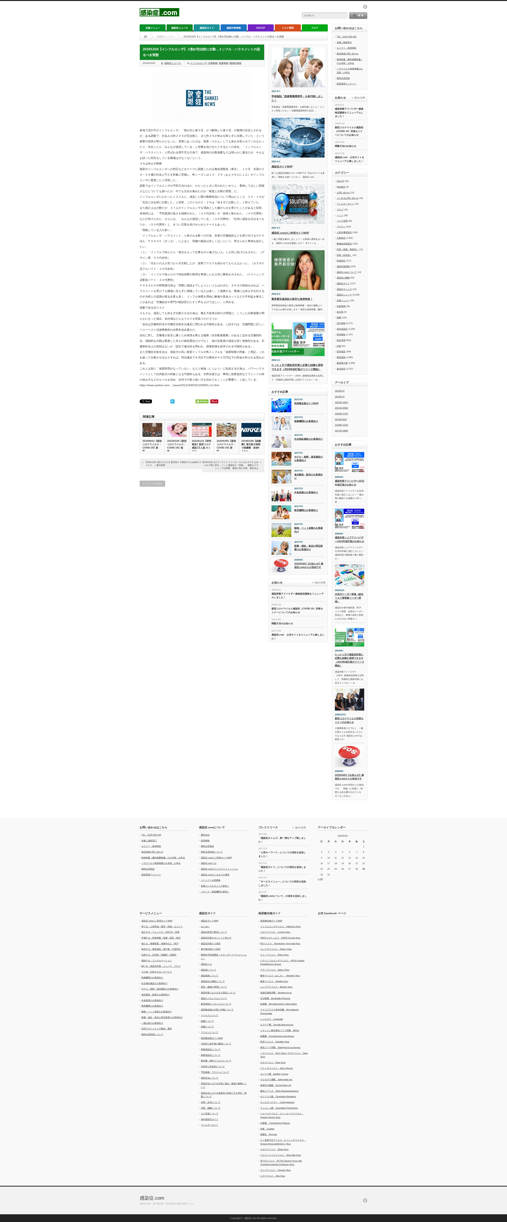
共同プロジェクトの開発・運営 (156, 1028)
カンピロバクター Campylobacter (277, 1102)
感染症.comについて (347, 272)
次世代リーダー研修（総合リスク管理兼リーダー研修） (349, 598)
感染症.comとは (208, 863)
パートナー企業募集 (210, 880)
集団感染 (341, 357)
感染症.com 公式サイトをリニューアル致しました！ (298, 636)
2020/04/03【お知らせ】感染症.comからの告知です (308, 565)
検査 (339, 317)
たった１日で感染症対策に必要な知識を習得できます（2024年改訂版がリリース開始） (349, 660)
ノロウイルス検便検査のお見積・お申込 (161, 863)
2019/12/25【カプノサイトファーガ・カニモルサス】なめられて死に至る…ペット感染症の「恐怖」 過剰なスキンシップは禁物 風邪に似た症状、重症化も (230, 465)
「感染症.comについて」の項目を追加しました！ (282, 898)
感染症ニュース (179, 28)
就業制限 (223, 63)
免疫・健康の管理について (214, 987)
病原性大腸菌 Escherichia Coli (275, 1085)
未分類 (340, 312)
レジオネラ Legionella (271, 1019)
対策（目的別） (344, 255)
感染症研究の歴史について (214, 932)
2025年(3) (340, 391)
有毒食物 (341, 306)
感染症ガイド (207, 28)
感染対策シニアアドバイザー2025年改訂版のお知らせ (349, 539)
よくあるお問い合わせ (347, 198)
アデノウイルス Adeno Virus (274, 970)
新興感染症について (210, 1055)
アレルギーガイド (345, 204)
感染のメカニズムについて (214, 998)
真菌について (207, 1026)
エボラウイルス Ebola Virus (274, 1149)
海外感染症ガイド (209, 1119)
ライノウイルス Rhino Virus (274, 955)
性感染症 (341, 260)
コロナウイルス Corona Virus (275, 932)
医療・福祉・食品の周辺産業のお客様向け (308, 547)
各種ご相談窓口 (344, 42)
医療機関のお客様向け (306, 421)
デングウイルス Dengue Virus (275, 1170)
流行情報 (341, 323)
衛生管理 (341, 340)
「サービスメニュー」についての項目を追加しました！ (282, 883)
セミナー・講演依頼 (346, 48)
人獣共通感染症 (344, 232)
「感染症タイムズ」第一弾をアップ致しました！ (282, 840)
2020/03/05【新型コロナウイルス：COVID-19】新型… (226, 446)
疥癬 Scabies (267, 1129)
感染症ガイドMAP (282, 166)
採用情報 (205, 840)
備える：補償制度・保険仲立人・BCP (159, 943)
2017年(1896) (341, 431)
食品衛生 (341, 369)
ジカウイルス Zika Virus (272, 1176)
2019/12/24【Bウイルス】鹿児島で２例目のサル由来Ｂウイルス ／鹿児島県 (173, 463)
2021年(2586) (341, 408)
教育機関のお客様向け (306, 510)
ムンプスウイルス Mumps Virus (276, 987)
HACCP (260, 28)
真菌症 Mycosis (268, 1134)
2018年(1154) (341, 425)
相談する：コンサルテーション (156, 960)
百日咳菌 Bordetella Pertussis (275, 998)
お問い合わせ (343, 192)
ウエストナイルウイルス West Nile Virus (280, 1155)
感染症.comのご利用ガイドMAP (290, 232)
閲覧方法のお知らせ (282, 623)
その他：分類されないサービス (156, 972)
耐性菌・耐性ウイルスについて (216, 1061)
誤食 (339, 346)
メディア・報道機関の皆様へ (215, 891)
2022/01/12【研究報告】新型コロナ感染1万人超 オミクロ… (201, 446)
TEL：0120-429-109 (346, 36)
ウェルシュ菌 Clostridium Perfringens (279, 1108)
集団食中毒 (342, 363)
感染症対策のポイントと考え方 (216, 938)
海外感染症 (342, 329)
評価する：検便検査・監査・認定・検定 (161, 938)
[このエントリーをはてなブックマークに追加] (172, 402)
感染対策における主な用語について (218, 992)
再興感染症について (210, 1049)
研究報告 (341, 334)
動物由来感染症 (344, 243)
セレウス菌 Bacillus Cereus (274, 1074)
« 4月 (320, 879)
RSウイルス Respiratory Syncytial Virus (280, 943)
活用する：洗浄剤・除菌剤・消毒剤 (158, 955)
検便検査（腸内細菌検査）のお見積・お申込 (163, 857)
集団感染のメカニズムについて (216, 1004)
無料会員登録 (343, 78)
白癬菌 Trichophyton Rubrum (275, 1123)
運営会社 (205, 835)
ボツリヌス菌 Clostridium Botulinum (278, 1096)
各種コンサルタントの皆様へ (215, 886)
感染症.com (152, 1198)
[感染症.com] (159, 14)
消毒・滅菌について (210, 1108)
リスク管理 (288, 28)
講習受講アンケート (346, 84)
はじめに (205, 926)
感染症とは (206, 964)
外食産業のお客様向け (306, 492)
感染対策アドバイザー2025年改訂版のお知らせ (349, 483)
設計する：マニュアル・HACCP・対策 (160, 932)
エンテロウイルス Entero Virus (276, 949)
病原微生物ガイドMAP (306, 403)
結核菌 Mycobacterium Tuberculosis (278, 1004)
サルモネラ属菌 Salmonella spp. (276, 1079)
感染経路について (209, 975)
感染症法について (209, 1078)
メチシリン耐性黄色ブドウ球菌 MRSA (279, 1030)
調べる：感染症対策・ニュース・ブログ (161, 966)
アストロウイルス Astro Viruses (276, 1068)
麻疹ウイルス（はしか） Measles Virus (280, 975)
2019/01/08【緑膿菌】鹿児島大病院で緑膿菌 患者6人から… (251, 446)
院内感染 (341, 351)
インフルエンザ (198, 63)
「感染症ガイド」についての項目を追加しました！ (282, 869)
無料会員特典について (212, 852)
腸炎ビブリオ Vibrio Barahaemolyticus (279, 1091)
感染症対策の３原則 (210, 943)
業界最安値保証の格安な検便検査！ (292, 298)
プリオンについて (209, 1032)
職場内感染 (235, 63)
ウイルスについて (209, 1015)
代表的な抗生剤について (213, 1066)
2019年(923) (341, 419)
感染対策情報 (234, 28)
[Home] (145, 37)
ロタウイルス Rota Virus (273, 1062)
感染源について (208, 970)
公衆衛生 (341, 238)
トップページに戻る (152, 483)
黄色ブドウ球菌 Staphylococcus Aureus (280, 1047)
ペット (340, 215)
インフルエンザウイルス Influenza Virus (280, 926)
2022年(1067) (341, 402)
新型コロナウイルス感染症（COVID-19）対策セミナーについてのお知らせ (297, 610)
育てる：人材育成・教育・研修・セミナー (162, 926)
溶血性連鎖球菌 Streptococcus (276, 992)
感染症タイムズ (344, 289)
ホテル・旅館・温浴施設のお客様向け (308, 458)
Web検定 (341, 187)
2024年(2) (340, 396)
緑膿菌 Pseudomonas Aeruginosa (277, 1036)
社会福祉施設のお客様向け (308, 439)
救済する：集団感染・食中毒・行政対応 (161, 949)
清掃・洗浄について (210, 1102)
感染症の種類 (343, 278)
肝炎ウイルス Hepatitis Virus (274, 1042)
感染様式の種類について (213, 981)
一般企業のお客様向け (152, 1023)
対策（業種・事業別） (347, 249)
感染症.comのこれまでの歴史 (215, 874)
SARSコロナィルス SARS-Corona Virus (280, 938)
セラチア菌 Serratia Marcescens (277, 1024)
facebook (365, 7)
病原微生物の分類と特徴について (217, 1009)
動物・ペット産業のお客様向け (308, 530)
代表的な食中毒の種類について (216, 1043)
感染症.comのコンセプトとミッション (219, 869)
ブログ (314, 28)
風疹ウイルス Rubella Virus (274, 981)
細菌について (207, 1021)
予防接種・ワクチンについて (215, 1072)
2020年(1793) (341, 413)
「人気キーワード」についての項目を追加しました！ (282, 854)
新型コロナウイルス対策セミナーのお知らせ (349, 720)
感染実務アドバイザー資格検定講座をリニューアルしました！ (298, 595)
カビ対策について (209, 1113)
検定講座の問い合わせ (347, 53)
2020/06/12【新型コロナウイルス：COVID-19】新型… (152, 446)
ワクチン (341, 226)
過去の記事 (320, 582)
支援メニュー (153, 28)
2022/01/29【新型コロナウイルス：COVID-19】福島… (177, 446)
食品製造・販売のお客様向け (308, 476)
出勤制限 (213, 63)
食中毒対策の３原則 (210, 949)
